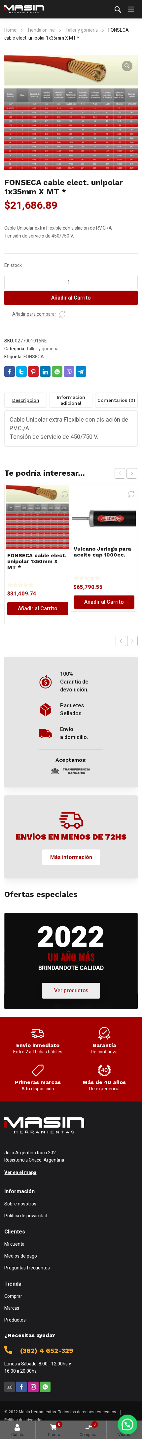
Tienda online (41, 30)
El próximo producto (132, 641)
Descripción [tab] (25, 400)
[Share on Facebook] (9, 371)
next (131, 473)
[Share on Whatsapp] (57, 371)
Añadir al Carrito (71, 298)
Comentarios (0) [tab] (116, 400)
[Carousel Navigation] (126, 473)
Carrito (54, 1430)
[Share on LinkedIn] (45, 371)
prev (120, 473)
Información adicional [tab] (71, 400)
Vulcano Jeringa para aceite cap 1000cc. (102, 552)
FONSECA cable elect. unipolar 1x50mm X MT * (36, 561)
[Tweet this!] (21, 371)
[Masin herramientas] (24, 9)
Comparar (89, 1430)
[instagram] (33, 1387)
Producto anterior (121, 641)
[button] (127, 66)
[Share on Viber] (69, 371)
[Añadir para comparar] (62, 314)
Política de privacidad (24, 1420)
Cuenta (17, 1435)
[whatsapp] (45, 1387)
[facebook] (21, 1387)
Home (10, 30)
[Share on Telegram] (81, 371)
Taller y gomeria (81, 30)
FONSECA (33, 356)
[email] (9, 1387)
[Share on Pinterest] (33, 371)
